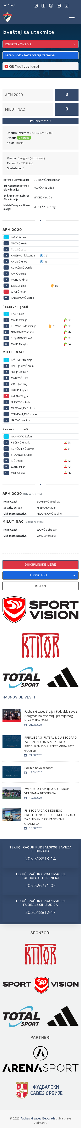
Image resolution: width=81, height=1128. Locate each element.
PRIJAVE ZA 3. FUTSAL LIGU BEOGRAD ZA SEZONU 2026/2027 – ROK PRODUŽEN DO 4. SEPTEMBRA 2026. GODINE (50, 744)
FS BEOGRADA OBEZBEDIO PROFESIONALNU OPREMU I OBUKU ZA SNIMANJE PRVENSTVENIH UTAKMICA (49, 817)
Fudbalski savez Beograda (38, 1118)
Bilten (40, 585)
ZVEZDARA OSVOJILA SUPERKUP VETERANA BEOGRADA (46, 791)
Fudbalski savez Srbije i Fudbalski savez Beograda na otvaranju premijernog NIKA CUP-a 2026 (50, 715)
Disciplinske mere (40, 564)
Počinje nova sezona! (38, 768)
